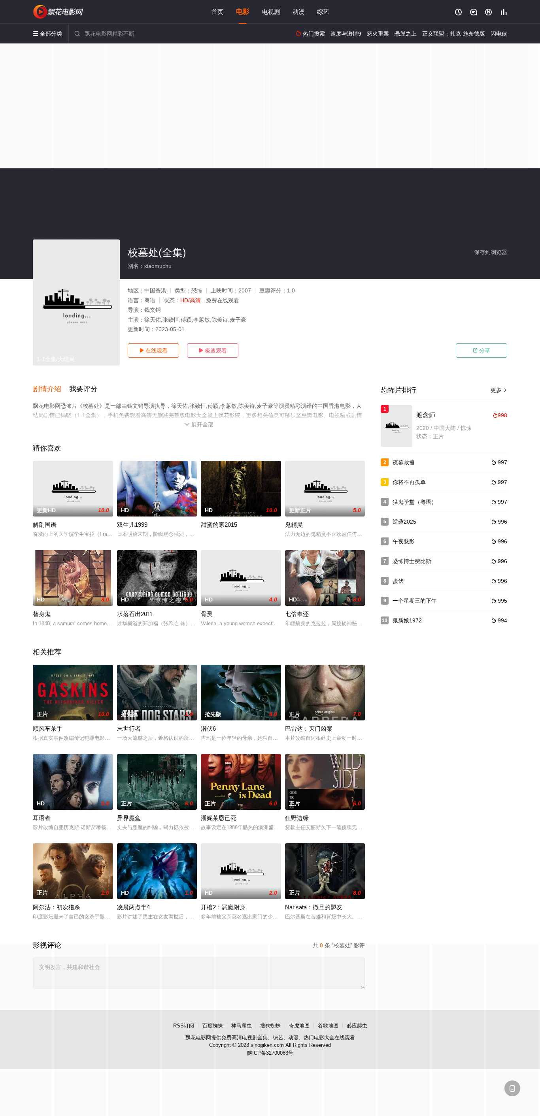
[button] (51, 389)
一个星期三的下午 (415, 601)
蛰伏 (398, 581)
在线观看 (153, 350)
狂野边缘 (297, 817)
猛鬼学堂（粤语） (415, 502)
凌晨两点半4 (133, 907)
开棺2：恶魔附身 (223, 907)
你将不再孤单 (409, 482)
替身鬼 (42, 614)
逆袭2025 (404, 521)
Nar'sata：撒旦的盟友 (313, 907)
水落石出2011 (135, 614)
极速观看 (212, 350)
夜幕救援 (404, 462)
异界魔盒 (129, 817)
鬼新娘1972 (407, 620)
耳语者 (42, 817)
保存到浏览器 (490, 252)
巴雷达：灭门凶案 (308, 728)
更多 (499, 390)
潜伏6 (208, 728)
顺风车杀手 (47, 728)
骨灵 (207, 614)
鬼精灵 (294, 524)
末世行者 (129, 728)
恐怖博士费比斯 (412, 561)
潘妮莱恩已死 (218, 817)
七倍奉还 (297, 614)
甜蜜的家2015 (219, 524)
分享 (481, 350)
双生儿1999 (132, 524)
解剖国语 (45, 524)
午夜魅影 (404, 541)
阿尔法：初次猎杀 (56, 907)
